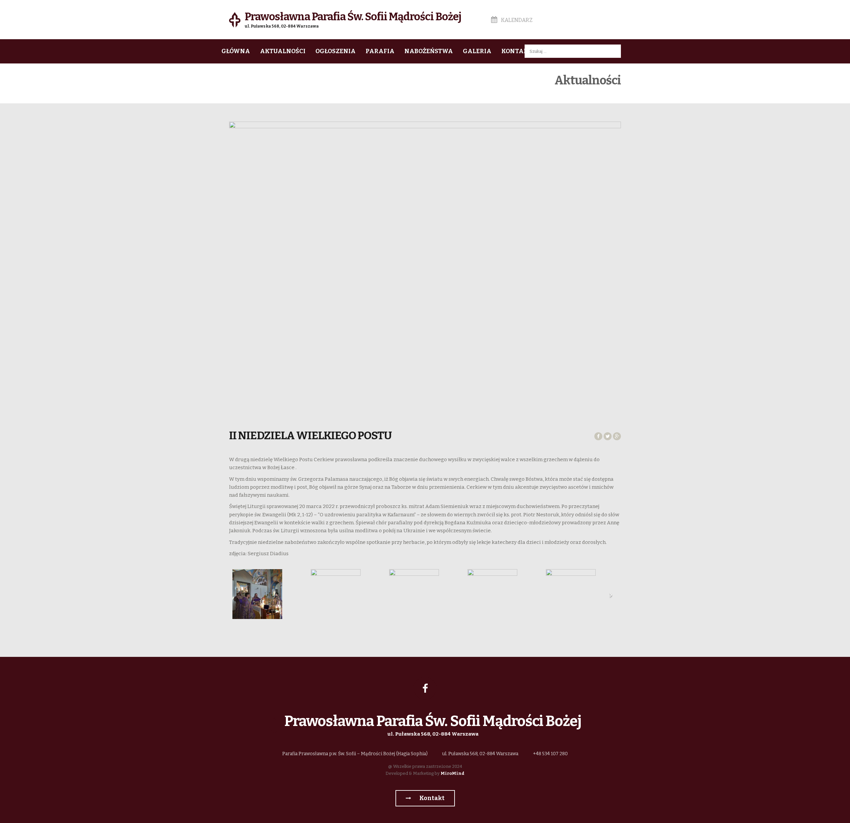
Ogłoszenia (335, 51)
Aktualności (282, 51)
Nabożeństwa (428, 51)
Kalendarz (516, 20)
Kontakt (516, 51)
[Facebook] (425, 688)
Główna (235, 51)
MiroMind (453, 773)
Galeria (477, 51)
